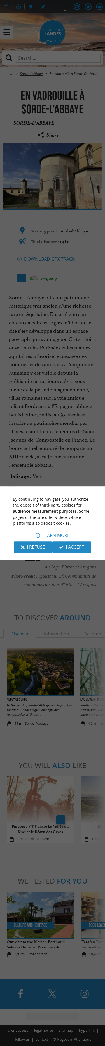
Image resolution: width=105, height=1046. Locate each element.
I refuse (36, 547)
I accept (75, 547)
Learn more (56, 535)
